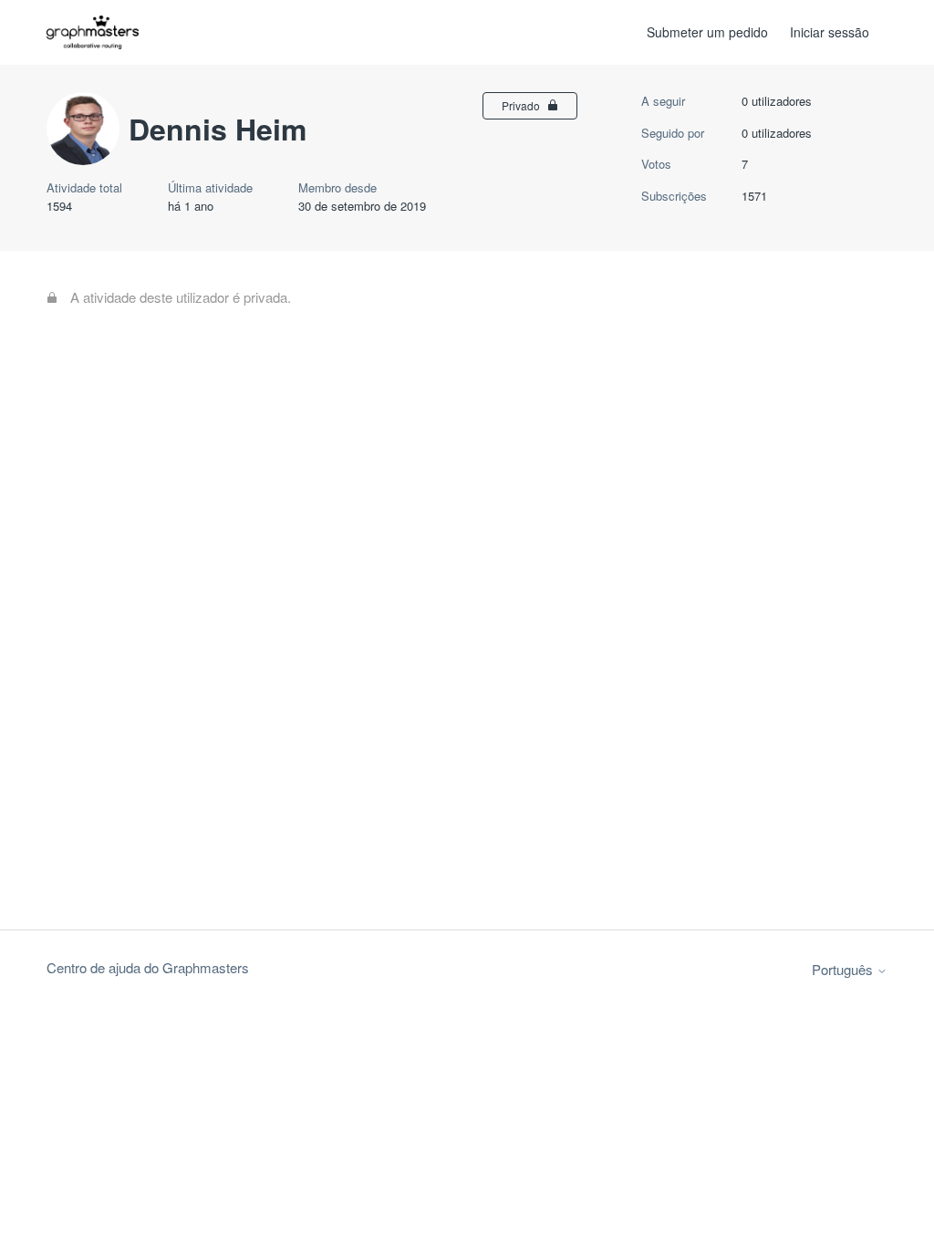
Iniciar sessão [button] (829, 32)
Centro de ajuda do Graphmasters (148, 967)
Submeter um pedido (707, 32)
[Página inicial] (93, 32)
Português (844, 969)
